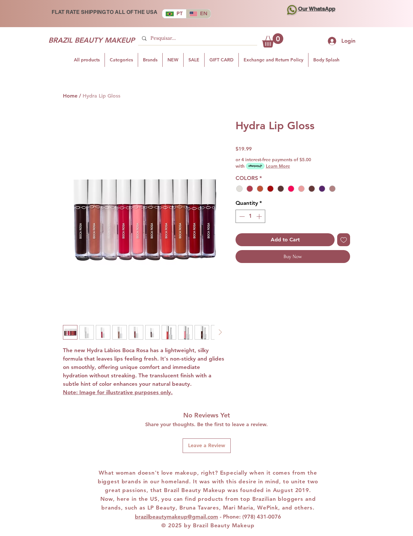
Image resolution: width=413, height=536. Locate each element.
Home (70, 96)
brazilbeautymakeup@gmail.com (176, 516)
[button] (272, 40)
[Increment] (260, 216)
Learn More (278, 166)
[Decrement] (241, 216)
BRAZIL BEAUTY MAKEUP (91, 40)
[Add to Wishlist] (343, 239)
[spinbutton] (250, 216)
